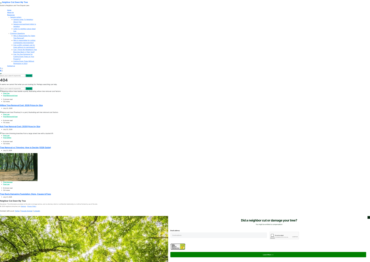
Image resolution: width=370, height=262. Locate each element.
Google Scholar (26, 211)
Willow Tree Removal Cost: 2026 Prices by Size (21, 105)
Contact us (11, 66)
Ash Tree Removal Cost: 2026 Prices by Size (20, 126)
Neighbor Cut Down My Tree (15, 2)
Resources (11, 15)
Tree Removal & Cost (10, 96)
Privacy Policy (31, 206)
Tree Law (6, 93)
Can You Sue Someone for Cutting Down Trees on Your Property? (23, 56)
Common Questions (17, 33)
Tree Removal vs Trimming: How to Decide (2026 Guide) (25, 147)
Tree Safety (7, 138)
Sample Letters (15, 17)
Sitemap (23, 206)
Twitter (17, 211)
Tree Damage (8, 182)
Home (9, 10)
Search (29, 76)
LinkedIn (37, 211)
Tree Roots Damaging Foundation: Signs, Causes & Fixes (25, 194)
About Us (10, 12)
